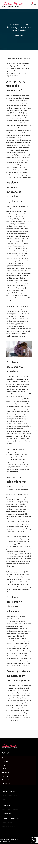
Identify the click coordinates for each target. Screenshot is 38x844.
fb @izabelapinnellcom (8, 827)
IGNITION (5, 772)
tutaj (16, 472)
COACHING (6, 761)
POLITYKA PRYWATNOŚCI (9, 795)
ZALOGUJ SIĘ (6, 783)
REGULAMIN (5, 800)
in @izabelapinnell (7, 822)
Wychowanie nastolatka (19, 24)
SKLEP (4, 769)
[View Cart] (31, 4)
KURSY (4, 780)
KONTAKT (5, 776)
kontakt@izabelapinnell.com (10, 809)
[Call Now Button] (33, 840)
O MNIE (4, 758)
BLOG (4, 765)
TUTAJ (13, 589)
